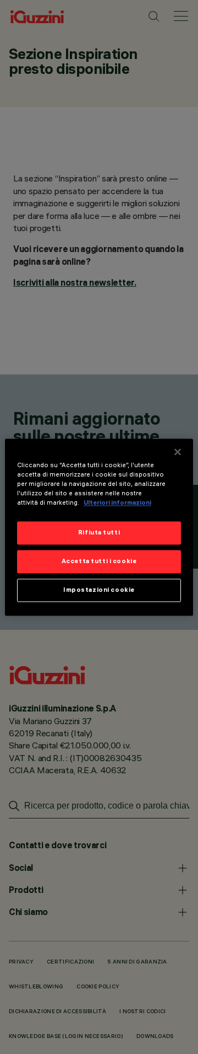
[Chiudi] (178, 452)
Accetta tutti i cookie (99, 561)
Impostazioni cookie (99, 589)
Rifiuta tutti (99, 532)
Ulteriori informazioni (117, 502)
